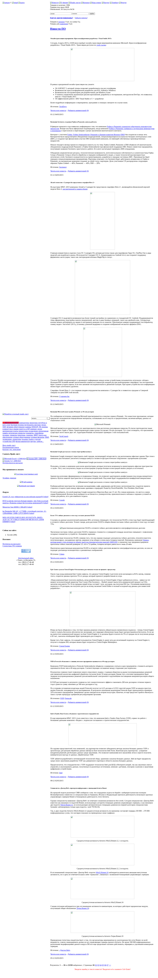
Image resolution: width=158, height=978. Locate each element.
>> (110, 965)
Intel (60, 773)
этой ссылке (101, 45)
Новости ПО (58, 28)
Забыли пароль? (81, 18)
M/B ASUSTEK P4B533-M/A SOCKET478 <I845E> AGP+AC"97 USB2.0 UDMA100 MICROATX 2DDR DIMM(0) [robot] (23, 519)
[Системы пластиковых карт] (26, 474)
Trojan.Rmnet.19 (82, 908)
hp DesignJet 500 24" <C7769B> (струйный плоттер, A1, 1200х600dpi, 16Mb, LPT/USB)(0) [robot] (24, 512)
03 (98, 965)
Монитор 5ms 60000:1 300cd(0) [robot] (17, 507)
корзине (61, 22)
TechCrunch (63, 436)
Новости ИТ (108, 973)
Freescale (68, 698)
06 (105, 965)
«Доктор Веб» (64, 950)
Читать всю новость (58, 110)
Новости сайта (97, 973)
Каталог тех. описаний (12, 449)
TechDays (63, 107)
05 (103, 965)
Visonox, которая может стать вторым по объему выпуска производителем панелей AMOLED (99, 541)
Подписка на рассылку (12, 544)
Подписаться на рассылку (13, 463)
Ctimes (61, 554)
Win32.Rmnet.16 (102, 872)
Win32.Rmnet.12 (66, 805)
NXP (62, 698)
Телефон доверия (9, 478)
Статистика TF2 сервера (12, 546)
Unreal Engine (64, 646)
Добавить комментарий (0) (78, 110)
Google (62, 500)
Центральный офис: (26, 558)
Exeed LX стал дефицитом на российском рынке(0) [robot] (25, 497)
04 (101, 965)
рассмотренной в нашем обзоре (75, 189)
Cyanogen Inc (64, 396)
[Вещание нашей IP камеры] (26, 482)
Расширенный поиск (11, 447)
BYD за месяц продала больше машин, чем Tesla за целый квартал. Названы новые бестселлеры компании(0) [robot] (25, 502)
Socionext (63, 167)
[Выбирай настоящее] (26, 486)
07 (107, 965)
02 (96, 965)
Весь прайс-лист (9, 445)
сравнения (64, 24)
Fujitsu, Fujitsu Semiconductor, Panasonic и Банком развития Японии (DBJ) (96, 135)
